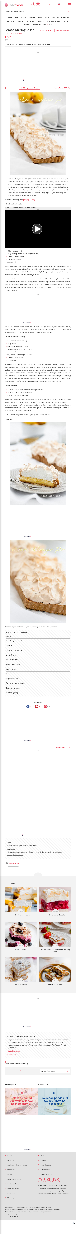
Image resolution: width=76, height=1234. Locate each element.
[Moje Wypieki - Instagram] (38, 4)
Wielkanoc (29, 44)
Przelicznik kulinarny (13, 1184)
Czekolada (11, 21)
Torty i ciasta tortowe (60, 17)
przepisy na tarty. (29, 200)
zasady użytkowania (45, 1212)
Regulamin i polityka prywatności (17, 1165)
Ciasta (9, 17)
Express (27, 25)
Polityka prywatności (33, 1212)
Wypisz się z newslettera (14, 1198)
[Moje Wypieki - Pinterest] (54, 1180)
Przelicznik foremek (13, 1188)
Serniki (20, 21)
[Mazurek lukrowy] (21, 969)
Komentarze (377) (60, 88)
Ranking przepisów (46, 1174)
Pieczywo (40, 21)
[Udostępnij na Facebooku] (27, 706)
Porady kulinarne (46, 1165)
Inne (50, 25)
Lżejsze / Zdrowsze (39, 25)
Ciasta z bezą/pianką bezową (17, 852)
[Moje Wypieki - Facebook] (33, 4)
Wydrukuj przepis (14, 863)
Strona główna (9, 44)
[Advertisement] (38, 66)
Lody (47, 17)
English (9, 37)
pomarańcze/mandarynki (28, 846)
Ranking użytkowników (14, 1179)
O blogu (9, 1156)
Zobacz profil (21, 1110)
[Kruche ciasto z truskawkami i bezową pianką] (55, 934)
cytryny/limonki (12, 846)
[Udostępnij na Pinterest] (36, 706)
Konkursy (43, 1160)
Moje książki (11, 1160)
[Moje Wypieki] (14, 4)
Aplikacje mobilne (46, 1169)
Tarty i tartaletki (47, 852)
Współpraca (11, 1169)
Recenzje (43, 1156)
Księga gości (11, 1193)
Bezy (16, 17)
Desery (40, 17)
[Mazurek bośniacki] (55, 969)
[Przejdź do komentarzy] (45, 706)
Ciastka (32, 17)
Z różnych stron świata (15, 855)
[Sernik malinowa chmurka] (55, 899)
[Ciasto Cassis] (21, 934)
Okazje (66, 21)
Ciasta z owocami (35, 852)
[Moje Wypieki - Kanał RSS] (58, 1180)
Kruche (23, 17)
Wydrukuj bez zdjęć (13, 866)
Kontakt (9, 1174)
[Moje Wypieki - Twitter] (49, 1180)
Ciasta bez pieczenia (54, 21)
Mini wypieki (30, 21)
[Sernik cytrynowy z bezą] (21, 899)
